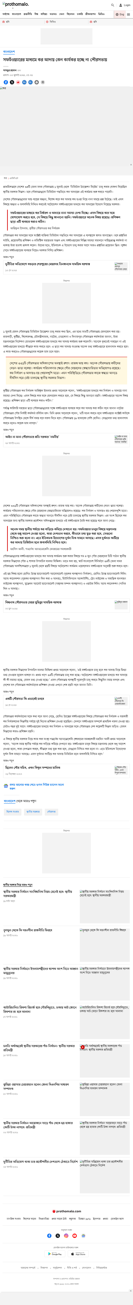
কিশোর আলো (29, 1219)
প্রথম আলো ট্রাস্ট (59, 1219)
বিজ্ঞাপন (44, 1268)
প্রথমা (105, 1219)
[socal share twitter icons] (12, 84)
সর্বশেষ (6, 14)
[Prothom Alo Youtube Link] (76, 1236)
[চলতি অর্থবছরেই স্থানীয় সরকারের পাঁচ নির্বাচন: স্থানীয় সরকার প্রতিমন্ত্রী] (105, 1061)
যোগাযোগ (86, 1268)
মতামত (53, 14)
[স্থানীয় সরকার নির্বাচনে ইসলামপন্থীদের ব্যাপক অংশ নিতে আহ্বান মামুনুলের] (105, 983)
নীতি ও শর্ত (72, 1268)
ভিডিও (101, 14)
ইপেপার (96, 1219)
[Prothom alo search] (113, 5)
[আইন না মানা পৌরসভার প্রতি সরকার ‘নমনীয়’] (121, 439)
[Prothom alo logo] (66, 1212)
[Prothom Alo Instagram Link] (68, 1236)
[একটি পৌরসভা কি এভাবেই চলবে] (121, 701)
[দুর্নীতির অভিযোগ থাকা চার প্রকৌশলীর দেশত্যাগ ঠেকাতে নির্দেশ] (105, 1176)
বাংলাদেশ (16, 14)
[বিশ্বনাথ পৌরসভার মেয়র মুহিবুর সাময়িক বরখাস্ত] (121, 605)
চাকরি (80, 14)
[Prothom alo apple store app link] (78, 1254)
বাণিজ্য (44, 14)
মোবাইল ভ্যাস (117, 1219)
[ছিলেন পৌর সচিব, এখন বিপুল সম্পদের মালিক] (121, 770)
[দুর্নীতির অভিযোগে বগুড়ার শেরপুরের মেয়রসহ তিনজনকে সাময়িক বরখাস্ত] (121, 266)
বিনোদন (70, 14)
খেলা (61, 14)
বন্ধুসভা (72, 1219)
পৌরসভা (51, 812)
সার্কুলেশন (57, 1268)
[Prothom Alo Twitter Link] (59, 1236)
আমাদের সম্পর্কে (28, 1268)
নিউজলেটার (101, 1268)
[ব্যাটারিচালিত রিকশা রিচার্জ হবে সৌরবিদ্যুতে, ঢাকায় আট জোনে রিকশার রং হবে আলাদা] (105, 1022)
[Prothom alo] (16, 5)
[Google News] (83, 1236)
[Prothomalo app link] (55, 1254)
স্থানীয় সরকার (33, 812)
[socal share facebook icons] (6, 84)
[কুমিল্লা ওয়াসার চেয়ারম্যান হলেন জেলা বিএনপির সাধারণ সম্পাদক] (105, 1099)
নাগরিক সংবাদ (14, 1219)
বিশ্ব (36, 14)
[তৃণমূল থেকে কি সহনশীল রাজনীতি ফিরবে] (105, 945)
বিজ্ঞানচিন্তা (44, 1219)
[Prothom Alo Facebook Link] (51, 1236)
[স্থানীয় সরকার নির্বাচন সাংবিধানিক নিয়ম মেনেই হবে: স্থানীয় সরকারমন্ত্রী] (105, 906)
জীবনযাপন (90, 14)
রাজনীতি (28, 14)
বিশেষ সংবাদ (12, 812)
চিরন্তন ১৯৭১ (85, 1219)
